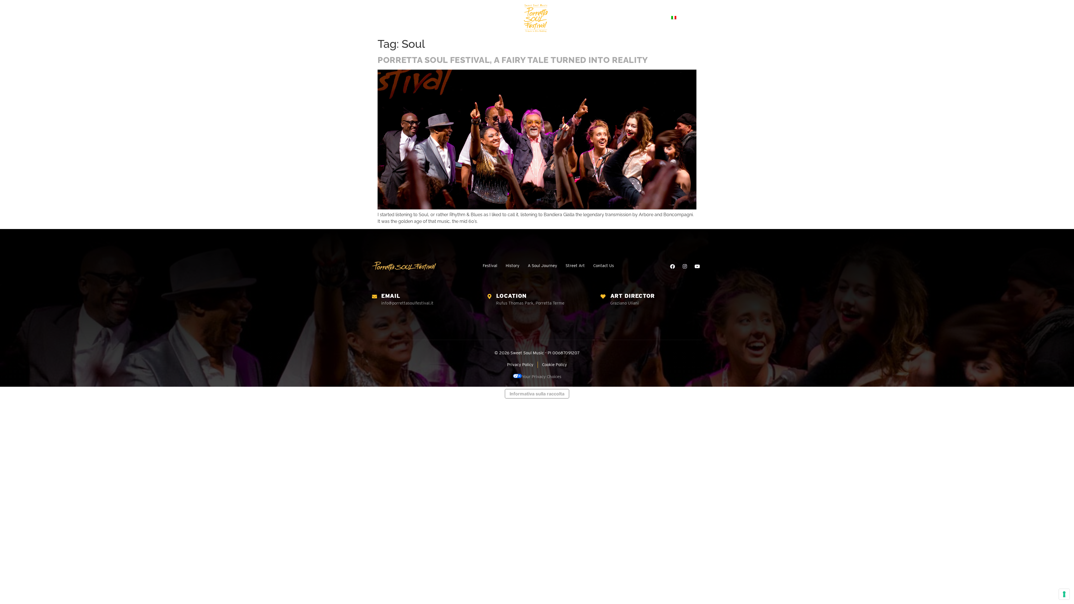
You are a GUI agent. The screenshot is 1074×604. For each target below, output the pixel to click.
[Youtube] (697, 266)
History (436, 17)
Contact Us (649, 17)
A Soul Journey (470, 17)
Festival (410, 17)
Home (386, 17)
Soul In (591, 17)
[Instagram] (684, 266)
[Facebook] (672, 266)
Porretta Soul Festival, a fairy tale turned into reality (513, 60)
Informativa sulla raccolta (537, 394)
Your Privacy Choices (541, 376)
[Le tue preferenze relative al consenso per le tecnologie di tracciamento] (1064, 594)
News (621, 17)
